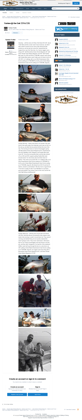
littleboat (61, 45)
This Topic (71, 8)
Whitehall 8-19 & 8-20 (64, 47)
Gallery (11, 12)
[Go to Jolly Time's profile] (56, 48)
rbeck (60, 76)
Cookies (44, 414)
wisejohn (61, 40)
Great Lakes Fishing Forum (26, 415)
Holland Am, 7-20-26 (64, 69)
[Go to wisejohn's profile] (56, 40)
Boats (27, 8)
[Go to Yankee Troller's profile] (6, 29)
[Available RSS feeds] (78, 409)
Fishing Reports (19, 8)
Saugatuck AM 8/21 (63, 39)
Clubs (33, 8)
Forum (11, 8)
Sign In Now (38, 394)
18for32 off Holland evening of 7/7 (67, 78)
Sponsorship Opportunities (40, 417)
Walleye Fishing (64, 415)
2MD (60, 80)
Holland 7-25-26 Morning (65, 65)
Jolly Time (61, 49)
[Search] (78, 8)
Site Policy (26, 416)
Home (5, 8)
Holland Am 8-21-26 (63, 43)
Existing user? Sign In (64, 3)
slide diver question (63, 82)
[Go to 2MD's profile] (56, 79)
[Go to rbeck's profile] (56, 73)
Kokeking (61, 84)
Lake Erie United (55, 415)
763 (11, 51)
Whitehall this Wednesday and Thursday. (68, 51)
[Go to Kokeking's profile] (56, 83)
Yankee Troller (12, 28)
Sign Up (76, 3)
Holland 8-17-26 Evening (65, 55)
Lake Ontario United (44, 415)
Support (30, 417)
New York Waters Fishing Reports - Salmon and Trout (30, 29)
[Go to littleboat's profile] (56, 44)
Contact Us (38, 414)
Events (17, 12)
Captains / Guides (26, 12)
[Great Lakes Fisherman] (67, 99)
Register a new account (17, 394)
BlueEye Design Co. (53, 416)
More (45, 8)
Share (8, 32)
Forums (5, 12)
